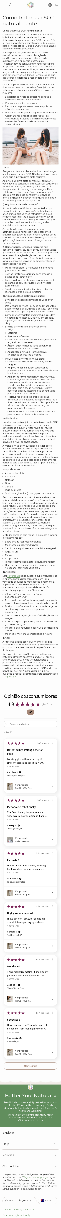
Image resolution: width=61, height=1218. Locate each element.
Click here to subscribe (30, 1120)
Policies (8, 1155)
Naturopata (13, 575)
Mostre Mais (13, 766)
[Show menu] (4, 5)
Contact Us (11, 1166)
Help (6, 1144)
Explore (8, 1132)
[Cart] (56, 5)
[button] (51, 704)
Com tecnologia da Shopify (16, 1215)
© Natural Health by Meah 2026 (18, 1209)
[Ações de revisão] (53, 743)
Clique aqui (10, 676)
